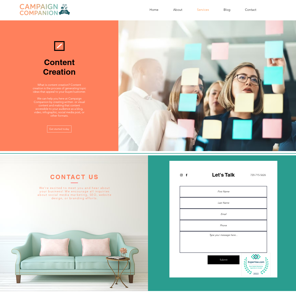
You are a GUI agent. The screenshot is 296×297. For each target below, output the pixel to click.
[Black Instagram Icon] (181, 175)
